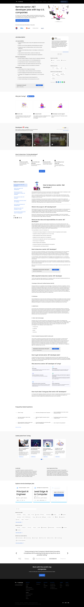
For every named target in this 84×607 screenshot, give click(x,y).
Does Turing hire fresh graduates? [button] (59, 422)
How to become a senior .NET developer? (19, 197)
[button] (60, 43)
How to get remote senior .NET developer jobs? (19, 205)
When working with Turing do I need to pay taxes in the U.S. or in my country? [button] (25, 423)
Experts (49, 1)
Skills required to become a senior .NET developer (20, 201)
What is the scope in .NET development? (18, 189)
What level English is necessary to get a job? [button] (42, 418)
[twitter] (60, 82)
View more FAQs (18, 427)
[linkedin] (58, 82)
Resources (44, 1)
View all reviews (66, 130)
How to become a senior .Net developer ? (19, 185)
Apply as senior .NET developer (22, 20)
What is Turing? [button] (20, 412)
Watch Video (31, 96)
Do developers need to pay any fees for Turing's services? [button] (60, 418)
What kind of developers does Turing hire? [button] (43, 412)
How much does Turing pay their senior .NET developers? (20, 212)
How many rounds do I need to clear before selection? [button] (24, 418)
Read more (21, 456)
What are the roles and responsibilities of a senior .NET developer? (19, 193)
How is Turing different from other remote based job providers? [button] (61, 412)
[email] (64, 82)
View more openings (59, 495)
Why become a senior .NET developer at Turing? (18, 209)
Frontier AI (32, 1)
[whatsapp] (62, 82)
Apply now (39, 85)
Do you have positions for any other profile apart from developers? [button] (43, 423)
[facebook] (56, 82)
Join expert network (63, 1)
